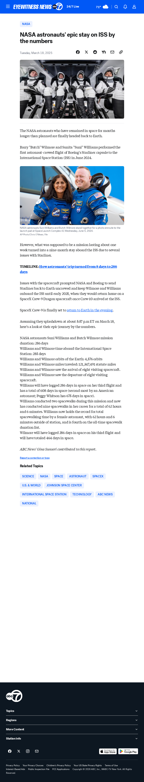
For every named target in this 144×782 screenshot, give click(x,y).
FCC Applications (61, 769)
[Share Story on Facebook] (78, 52)
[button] (8, 6)
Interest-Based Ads (15, 769)
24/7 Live (73, 6)
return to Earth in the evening (90, 309)
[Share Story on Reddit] (95, 52)
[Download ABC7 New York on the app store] (108, 751)
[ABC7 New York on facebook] (10, 751)
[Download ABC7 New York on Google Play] (128, 751)
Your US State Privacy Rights (88, 765)
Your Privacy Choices (33, 765)
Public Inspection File (38, 769)
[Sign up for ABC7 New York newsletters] (36, 751)
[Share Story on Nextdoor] (103, 52)
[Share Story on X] (86, 52)
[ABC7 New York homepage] (38, 7)
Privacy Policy (13, 765)
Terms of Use (111, 765)
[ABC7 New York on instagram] (28, 751)
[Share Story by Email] (112, 52)
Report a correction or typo (35, 458)
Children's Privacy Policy (58, 765)
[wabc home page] (14, 696)
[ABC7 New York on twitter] (18, 751)
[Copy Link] (121, 52)
